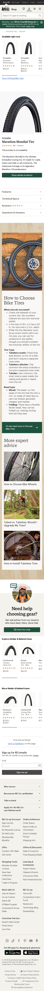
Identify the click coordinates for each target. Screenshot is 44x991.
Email (4, 761)
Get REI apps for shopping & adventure (22, 948)
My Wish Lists (8, 833)
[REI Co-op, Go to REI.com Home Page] (5, 8)
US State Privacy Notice (29, 975)
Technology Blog (30, 907)
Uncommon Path (30, 876)
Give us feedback (16, 743)
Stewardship (28, 911)
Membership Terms (21, 984)
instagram (7, 941)
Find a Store (7, 925)
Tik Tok (13, 941)
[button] (22, 113)
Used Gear (6, 879)
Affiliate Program (9, 904)
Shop (14, 9)
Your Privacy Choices (30, 971)
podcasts (37, 941)
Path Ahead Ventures (32, 879)
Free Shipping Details (32, 854)
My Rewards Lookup (11, 830)
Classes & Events (30, 872)
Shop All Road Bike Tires (13, 78)
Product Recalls (11, 981)
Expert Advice (29, 868)
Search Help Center (11, 922)
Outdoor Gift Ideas (10, 851)
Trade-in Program (9, 882)
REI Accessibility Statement (22, 987)
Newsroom (28, 904)
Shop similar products (22, 175)
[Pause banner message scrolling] (41, 22)
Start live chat (23, 629)
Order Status (28, 823)
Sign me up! (22, 772)
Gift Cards (6, 854)
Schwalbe (6, 138)
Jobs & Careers (8, 893)
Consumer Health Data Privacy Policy (22, 978)
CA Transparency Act (30, 981)
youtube (31, 941)
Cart (34, 8)
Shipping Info (29, 840)
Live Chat (6, 929)
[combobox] (22, 15)
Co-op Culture (8, 897)
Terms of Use (10, 971)
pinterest (25, 941)
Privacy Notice (10, 975)
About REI (27, 893)
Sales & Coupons (30, 851)
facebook (19, 941)
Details (35, 755)
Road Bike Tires (11, 31)
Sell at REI (6, 901)
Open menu (39, 8)
